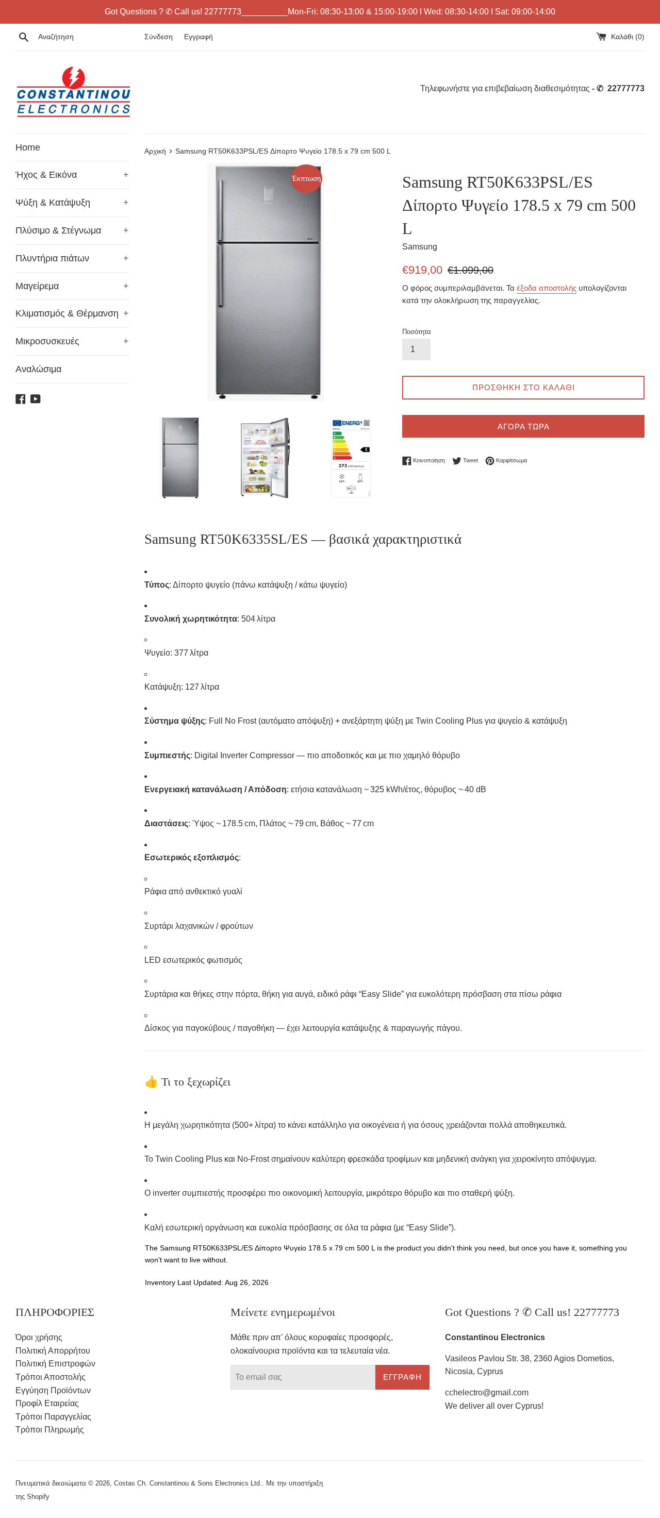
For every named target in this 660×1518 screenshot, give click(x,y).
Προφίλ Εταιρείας (47, 1403)
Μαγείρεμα (72, 286)
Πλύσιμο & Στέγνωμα (72, 230)
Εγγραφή (198, 36)
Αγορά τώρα (524, 426)
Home (27, 147)
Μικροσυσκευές (72, 341)
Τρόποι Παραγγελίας (53, 1416)
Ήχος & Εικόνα (72, 175)
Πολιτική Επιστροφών (55, 1363)
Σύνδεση (158, 36)
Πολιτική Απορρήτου (52, 1350)
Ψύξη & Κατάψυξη (72, 202)
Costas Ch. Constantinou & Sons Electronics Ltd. (188, 1483)
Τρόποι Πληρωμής (49, 1429)
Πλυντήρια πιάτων (72, 258)
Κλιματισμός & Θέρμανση (72, 313)
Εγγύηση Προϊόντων (53, 1390)
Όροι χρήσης (38, 1337)
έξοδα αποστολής (546, 287)
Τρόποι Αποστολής (50, 1377)
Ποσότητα (416, 332)
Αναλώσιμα (38, 369)
